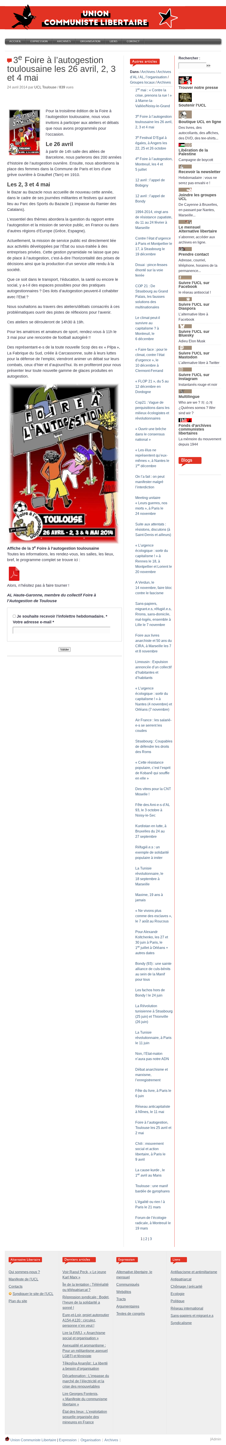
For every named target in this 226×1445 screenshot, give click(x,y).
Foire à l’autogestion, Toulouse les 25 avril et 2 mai (153, 1128)
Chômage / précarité (186, 1286)
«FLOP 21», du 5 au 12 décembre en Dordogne (152, 386)
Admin (216, 1439)
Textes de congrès (130, 1314)
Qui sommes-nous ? (24, 1272)
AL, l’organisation (153, 77)
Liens (113, 41)
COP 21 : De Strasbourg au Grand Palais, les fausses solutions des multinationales (151, 296)
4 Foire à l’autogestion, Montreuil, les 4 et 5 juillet (154, 164)
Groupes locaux (142, 82)
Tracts (121, 1299)
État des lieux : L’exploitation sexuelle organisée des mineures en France (84, 1417)
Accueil (15, 41)
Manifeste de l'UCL (23, 1279)
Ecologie (178, 1294)
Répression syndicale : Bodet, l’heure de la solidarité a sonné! (85, 1302)
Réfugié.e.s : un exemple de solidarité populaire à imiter (152, 852)
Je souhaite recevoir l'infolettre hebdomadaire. (62, 616)
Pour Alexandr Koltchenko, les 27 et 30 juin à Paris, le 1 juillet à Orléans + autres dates (151, 942)
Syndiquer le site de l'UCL (33, 1294)
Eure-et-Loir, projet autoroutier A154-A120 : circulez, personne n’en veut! (85, 1320)
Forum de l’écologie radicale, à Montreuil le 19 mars (153, 1223)
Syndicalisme (181, 1323)
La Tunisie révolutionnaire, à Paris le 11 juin (153, 1038)
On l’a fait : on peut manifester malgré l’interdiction (149, 482)
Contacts (16, 1286)
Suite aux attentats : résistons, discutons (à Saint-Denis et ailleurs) (153, 529)
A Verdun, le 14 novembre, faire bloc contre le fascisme (153, 588)
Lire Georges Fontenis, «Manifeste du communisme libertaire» (84, 1399)
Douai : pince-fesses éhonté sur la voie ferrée (151, 270)
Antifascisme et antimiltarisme (194, 1272)
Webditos (123, 1292)
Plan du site (18, 1301)
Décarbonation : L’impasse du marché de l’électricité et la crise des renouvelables (85, 1381)
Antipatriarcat (181, 1279)
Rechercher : (189, 58)
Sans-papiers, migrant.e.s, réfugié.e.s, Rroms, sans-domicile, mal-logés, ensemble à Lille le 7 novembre (153, 614)
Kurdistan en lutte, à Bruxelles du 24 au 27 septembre (150, 831)
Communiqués (127, 1284)
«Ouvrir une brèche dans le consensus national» (150, 434)
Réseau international (187, 1308)
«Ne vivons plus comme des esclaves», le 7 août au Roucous (153, 916)
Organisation (90, 41)
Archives (64, 41)
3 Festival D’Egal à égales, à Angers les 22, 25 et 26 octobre (151, 143)
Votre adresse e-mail (33, 622)
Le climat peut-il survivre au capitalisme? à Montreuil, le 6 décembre (147, 328)
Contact (133, 41)
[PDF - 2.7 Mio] (14, 579)
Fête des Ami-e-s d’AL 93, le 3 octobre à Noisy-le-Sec (152, 810)
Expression (39, 41)
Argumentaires (127, 1306)
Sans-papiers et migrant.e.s (192, 1316)
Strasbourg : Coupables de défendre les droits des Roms (153, 746)
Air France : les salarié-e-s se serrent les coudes (153, 725)
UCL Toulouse (45, 87)
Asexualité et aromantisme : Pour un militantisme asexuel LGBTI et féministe (85, 1351)
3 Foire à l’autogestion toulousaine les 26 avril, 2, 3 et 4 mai (153, 122)
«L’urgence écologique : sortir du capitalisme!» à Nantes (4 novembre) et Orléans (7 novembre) (153, 698)
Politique (178, 1301)
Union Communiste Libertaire (33, 1440)
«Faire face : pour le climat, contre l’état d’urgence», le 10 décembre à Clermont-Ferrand (151, 360)
